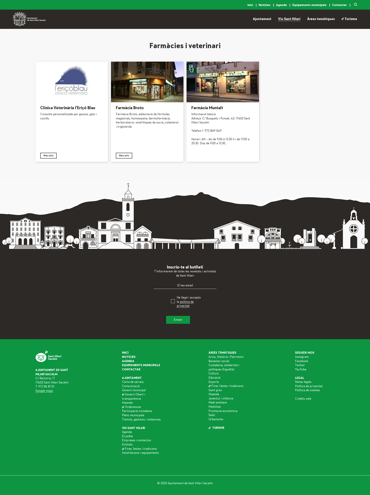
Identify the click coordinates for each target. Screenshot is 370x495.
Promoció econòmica (223, 411)
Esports (214, 381)
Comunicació (131, 386)
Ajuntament (262, 19)
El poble (127, 436)
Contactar (340, 5)
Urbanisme (216, 419)
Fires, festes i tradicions (141, 448)
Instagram (302, 356)
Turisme (351, 19)
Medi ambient (218, 402)
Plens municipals (133, 415)
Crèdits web (303, 398)
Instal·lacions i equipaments (140, 452)
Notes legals (303, 381)
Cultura (214, 373)
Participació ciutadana (137, 411)
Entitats (127, 444)
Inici (250, 5)
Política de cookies (307, 390)
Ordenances (133, 407)
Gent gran (215, 390)
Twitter (300, 365)
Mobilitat (215, 406)
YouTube (300, 369)
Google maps (44, 390)
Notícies (265, 5)
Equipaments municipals (309, 5)
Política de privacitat (309, 386)
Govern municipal (134, 390)
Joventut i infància (221, 398)
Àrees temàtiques (321, 19)
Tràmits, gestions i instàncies (141, 419)
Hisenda (127, 402)
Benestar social (219, 361)
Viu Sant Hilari (289, 19)
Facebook (301, 361)
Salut (212, 415)
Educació (214, 377)
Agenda (282, 5)
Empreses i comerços (136, 440)
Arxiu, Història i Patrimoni (226, 356)
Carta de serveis (133, 381)
